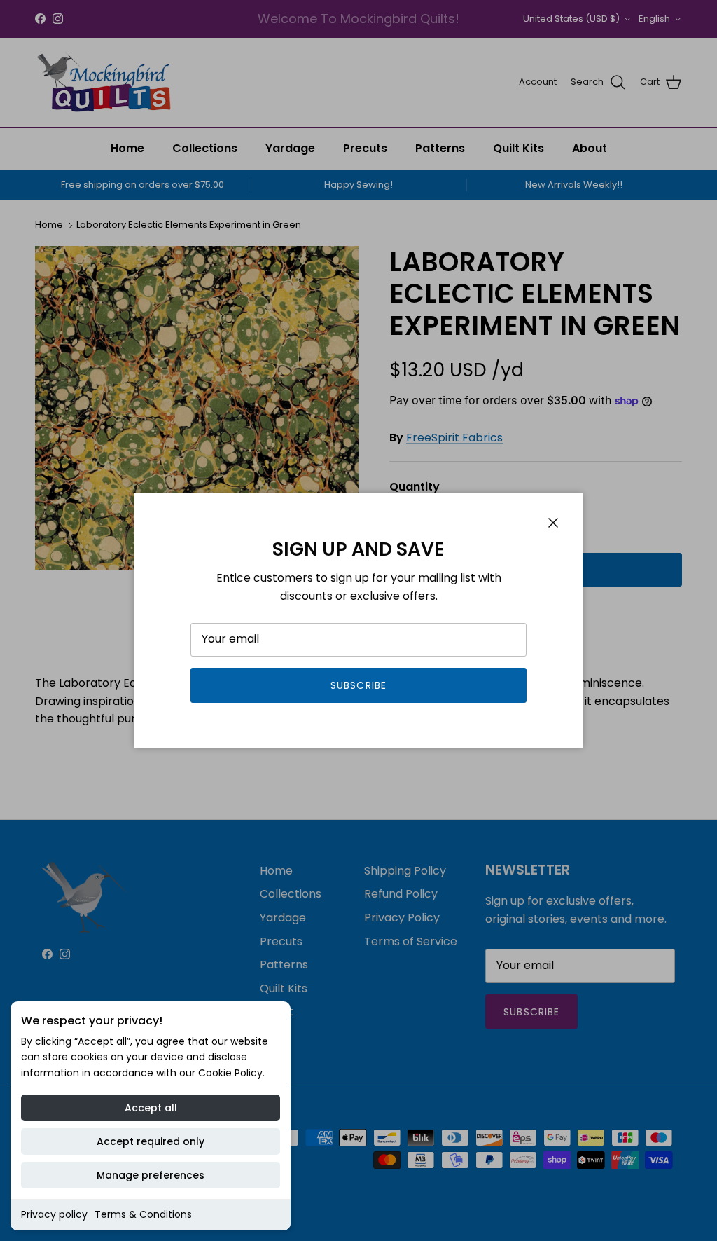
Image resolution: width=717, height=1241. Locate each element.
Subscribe (358, 685)
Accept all (151, 1108)
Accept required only (150, 1141)
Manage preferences (150, 1175)
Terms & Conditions (143, 1214)
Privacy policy (54, 1214)
